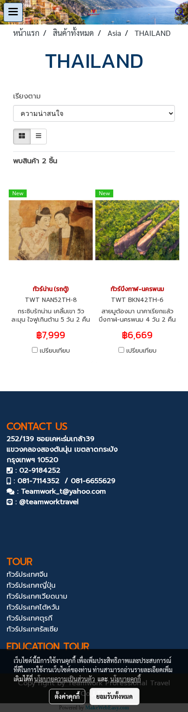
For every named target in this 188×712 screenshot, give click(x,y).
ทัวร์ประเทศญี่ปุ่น (31, 585)
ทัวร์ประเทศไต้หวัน (33, 607)
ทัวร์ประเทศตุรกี (29, 618)
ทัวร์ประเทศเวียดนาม (37, 596)
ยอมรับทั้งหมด (114, 696)
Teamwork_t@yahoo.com (63, 491)
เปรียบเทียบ (55, 351)
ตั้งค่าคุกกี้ (67, 696)
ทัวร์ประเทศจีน (27, 574)
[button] (177, 12)
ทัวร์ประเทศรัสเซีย (32, 629)
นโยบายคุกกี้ (125, 679)
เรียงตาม (31, 96)
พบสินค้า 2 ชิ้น (35, 161)
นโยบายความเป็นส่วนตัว (64, 679)
